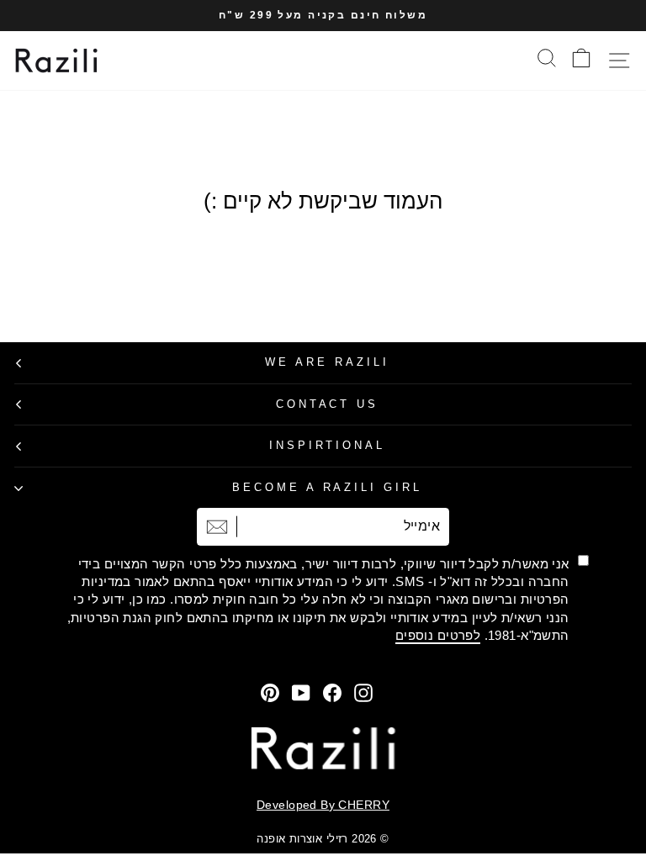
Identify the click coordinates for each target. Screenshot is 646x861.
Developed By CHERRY (323, 804)
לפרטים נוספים (437, 635)
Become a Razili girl (327, 487)
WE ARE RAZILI (327, 362)
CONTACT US (327, 404)
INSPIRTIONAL (327, 445)
